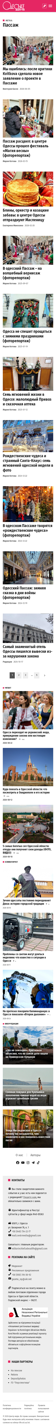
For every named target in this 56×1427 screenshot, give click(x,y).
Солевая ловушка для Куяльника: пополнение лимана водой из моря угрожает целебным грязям (26, 1095)
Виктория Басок (10, 89)
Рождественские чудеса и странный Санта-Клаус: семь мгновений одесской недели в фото (28, 463)
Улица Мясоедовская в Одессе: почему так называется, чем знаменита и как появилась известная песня (28, 1135)
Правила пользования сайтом (43, 1408)
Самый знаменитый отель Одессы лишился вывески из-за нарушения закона (27, 651)
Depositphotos (18, 1378)
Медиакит (17, 1266)
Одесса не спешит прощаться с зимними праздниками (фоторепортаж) (27, 336)
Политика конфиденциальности (12, 1407)
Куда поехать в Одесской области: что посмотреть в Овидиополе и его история (26, 791)
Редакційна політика (29, 1407)
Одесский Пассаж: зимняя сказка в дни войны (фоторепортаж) (24, 593)
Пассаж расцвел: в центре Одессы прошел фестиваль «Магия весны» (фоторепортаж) (25, 148)
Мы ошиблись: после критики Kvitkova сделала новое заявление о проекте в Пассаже (27, 76)
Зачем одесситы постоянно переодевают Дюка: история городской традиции (27, 902)
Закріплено (44, 6)
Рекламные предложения (25, 1270)
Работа (14, 1374)
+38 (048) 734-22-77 (21, 1231)
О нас (19, 1155)
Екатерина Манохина (13, 225)
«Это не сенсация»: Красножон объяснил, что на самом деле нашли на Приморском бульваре (27, 1053)
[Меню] (50, 6)
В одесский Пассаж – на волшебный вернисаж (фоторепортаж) (22, 273)
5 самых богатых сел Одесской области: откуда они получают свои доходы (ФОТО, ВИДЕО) (27, 849)
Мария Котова (9, 161)
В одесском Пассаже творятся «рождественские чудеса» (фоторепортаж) (27, 530)
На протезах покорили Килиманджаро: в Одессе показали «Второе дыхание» (26, 1013)
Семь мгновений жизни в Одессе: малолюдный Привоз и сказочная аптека (27, 399)
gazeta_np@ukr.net (22, 1279)
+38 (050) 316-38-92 (21, 1274)
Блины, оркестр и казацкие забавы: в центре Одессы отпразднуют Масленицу (26, 215)
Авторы (35, 1155)
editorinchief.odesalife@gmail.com (29, 1248)
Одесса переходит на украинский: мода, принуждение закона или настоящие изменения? (26, 736)
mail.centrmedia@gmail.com (26, 1235)
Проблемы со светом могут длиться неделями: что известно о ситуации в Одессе (24, 957)
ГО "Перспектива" (20, 1382)
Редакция (7, 661)
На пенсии (16, 1370)
